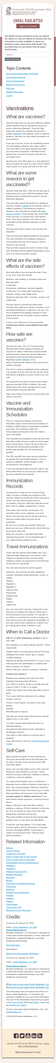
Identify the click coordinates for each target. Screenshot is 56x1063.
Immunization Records (15, 77)
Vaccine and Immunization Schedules (22, 74)
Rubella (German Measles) (17, 892)
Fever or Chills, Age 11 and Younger (21, 857)
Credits (9, 96)
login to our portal (28, 26)
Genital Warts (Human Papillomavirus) (22, 863)
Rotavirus (10, 889)
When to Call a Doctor (15, 85)
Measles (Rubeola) (14, 874)
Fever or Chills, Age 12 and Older (20, 860)
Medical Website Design (24, 1052)
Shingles (9, 895)
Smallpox (10, 898)
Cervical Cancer (13, 851)
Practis (38, 1052)
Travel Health (12, 904)
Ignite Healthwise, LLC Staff (25, 962)
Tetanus (9, 901)
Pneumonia (11, 886)
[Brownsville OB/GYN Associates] (28, 11)
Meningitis (10, 877)
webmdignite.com (13, 1012)
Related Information (14, 92)
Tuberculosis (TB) (13, 907)
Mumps (9, 880)
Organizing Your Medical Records (20, 883)
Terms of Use (17, 1002)
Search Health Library (13, 59)
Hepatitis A (10, 866)
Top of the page (13, 945)
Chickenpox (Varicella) (15, 854)
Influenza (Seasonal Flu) (16, 872)
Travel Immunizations (15, 81)
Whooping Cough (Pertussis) (18, 910)
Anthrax (9, 848)
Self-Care (10, 88)
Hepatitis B (10, 869)
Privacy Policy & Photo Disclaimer (33, 1044)
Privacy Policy (33, 1002)
